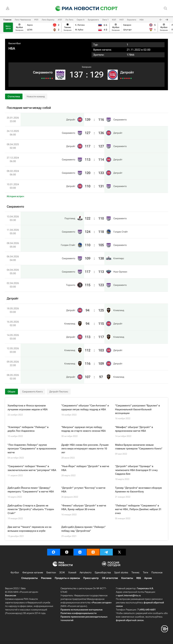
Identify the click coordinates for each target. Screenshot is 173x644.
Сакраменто (43, 72)
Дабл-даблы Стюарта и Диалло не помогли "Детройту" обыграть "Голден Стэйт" (31, 509)
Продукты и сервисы (67, 578)
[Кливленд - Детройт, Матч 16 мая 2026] (122, 78)
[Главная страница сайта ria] (75, 8)
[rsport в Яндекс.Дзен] (66, 552)
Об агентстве (110, 578)
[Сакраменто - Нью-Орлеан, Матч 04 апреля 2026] (44, 78)
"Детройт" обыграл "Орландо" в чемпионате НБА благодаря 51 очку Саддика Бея (136, 470)
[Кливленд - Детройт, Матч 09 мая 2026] (129, 78)
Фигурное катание (32, 572)
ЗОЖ (62, 572)
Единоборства (103, 572)
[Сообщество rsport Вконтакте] (79, 552)
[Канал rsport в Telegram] (106, 552)
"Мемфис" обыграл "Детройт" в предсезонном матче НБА (134, 429)
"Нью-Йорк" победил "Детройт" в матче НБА (85, 468)
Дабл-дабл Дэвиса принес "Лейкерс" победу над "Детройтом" (83, 528)
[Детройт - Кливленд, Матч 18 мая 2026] (120, 78)
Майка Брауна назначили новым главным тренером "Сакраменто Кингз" (138, 446)
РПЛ (36, 20)
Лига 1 (105, 20)
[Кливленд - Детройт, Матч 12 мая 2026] (127, 78)
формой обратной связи (129, 620)
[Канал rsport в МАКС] (53, 552)
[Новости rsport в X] (119, 552)
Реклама (46, 578)
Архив (148, 578)
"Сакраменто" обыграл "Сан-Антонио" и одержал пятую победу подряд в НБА (85, 407)
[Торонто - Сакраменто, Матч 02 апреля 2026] (42, 78)
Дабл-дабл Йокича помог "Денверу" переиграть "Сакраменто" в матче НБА (31, 489)
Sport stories (121, 572)
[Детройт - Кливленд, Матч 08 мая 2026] (131, 78)
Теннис (135, 572)
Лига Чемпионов (23, 20)
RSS (138, 578)
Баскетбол (14, 43)
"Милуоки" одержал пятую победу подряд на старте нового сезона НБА (83, 429)
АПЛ (60, 20)
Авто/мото (85, 572)
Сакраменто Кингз (32, 391)
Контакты (127, 578)
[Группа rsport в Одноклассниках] (93, 552)
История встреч (15, 196)
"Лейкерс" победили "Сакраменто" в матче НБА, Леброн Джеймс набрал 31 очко (138, 509)
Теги (145, 572)
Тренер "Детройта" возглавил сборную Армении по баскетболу (138, 489)
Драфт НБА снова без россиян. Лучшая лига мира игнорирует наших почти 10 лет (84, 448)
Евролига (131, 20)
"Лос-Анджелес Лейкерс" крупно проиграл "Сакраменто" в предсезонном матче (32, 448)
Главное (7, 20)
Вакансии (10, 595)
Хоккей (72, 572)
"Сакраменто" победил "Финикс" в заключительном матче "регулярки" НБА (32, 468)
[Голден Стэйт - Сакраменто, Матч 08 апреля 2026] (48, 78)
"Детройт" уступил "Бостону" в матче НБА (83, 489)
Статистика (14, 96)
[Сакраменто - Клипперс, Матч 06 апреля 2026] (46, 78)
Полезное (157, 572)
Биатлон (51, 572)
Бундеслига (93, 20)
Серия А (80, 20)
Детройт (127, 72)
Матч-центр (8, 27)
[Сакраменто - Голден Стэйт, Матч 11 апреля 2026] (50, 78)
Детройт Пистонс (58, 391)
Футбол (14, 572)
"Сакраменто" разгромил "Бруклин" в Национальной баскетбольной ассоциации (137, 409)
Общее (11, 391)
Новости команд (36, 96)
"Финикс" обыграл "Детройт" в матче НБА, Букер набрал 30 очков (83, 507)
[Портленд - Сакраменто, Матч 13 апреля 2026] (52, 78)
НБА (142, 20)
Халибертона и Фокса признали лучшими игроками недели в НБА (28, 407)
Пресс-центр (91, 578)
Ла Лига (69, 20)
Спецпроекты (29, 578)
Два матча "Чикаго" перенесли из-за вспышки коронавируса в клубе (29, 528)
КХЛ (114, 20)
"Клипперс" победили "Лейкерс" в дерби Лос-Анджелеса (28, 429)
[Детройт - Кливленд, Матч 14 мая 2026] (125, 78)
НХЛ (121, 20)
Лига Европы (48, 20)
